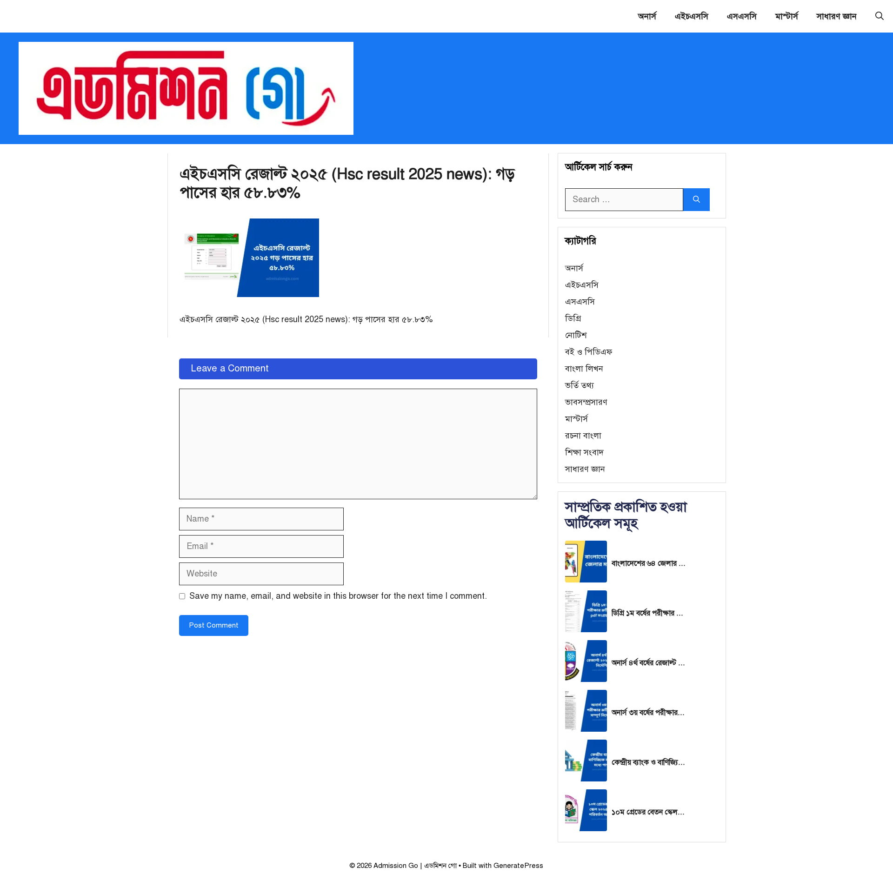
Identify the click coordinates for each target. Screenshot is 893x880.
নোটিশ (575, 335)
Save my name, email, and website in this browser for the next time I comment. (338, 596)
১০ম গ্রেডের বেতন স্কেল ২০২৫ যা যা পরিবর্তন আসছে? (649, 812)
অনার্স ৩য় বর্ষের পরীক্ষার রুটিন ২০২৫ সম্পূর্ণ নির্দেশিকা (649, 712)
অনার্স (647, 16)
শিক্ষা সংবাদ (584, 452)
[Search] (696, 199)
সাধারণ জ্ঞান (837, 16)
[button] (879, 16)
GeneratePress (518, 865)
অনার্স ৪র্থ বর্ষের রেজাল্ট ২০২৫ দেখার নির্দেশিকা (649, 663)
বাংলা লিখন (584, 369)
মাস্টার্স (786, 16)
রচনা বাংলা (583, 435)
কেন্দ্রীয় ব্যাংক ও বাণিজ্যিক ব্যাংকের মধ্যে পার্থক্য (649, 762)
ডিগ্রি (573, 318)
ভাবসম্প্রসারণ (586, 402)
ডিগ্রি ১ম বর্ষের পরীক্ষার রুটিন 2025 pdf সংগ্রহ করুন (649, 613)
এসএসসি (742, 16)
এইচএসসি (691, 16)
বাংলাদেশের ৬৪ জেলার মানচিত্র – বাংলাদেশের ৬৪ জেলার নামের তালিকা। (649, 563)
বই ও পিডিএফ (589, 352)
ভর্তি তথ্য (579, 385)
